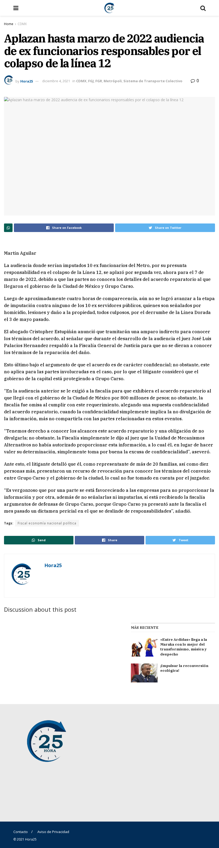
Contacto (20, 831)
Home (8, 24)
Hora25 (26, 80)
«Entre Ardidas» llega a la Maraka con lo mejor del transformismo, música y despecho (183, 647)
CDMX (22, 24)
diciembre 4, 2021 (56, 80)
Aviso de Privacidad (53, 831)
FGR (98, 80)
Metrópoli (113, 80)
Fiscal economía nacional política (47, 523)
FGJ (91, 80)
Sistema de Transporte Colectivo (152, 80)
